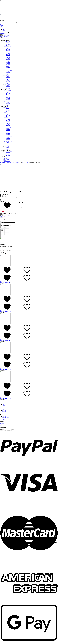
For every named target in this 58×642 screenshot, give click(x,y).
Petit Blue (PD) (6, 107)
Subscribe (12, 429)
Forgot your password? (6, 35)
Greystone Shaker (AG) (7, 46)
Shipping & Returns (3, 424)
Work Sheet (4, 419)
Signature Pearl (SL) (7, 101)
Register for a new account (4, 36)
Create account (4, 403)
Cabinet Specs (4, 416)
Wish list (3, 30)
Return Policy (4, 411)
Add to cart (2, 201)
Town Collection (6, 159)
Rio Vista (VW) (6, 75)
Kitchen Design (2, 423)
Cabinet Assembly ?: (3, 197)
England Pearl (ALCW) (7, 127)
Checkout (1, 25)
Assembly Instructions (5, 417)
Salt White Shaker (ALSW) (8, 141)
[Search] (16, 22)
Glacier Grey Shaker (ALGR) (8, 131)
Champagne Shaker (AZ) (7, 41)
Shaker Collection (6, 158)
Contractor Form (2, 425)
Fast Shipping (4, 410)
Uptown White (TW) (7, 95)
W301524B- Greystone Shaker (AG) (5, 282)
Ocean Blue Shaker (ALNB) (8, 136)
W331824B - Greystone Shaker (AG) (5, 398)
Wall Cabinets (8, 45)
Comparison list (4, 29)
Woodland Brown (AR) (7, 79)
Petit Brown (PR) (6, 112)
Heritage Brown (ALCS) (7, 146)
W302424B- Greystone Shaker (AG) (5, 340)
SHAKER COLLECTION (6, 162)
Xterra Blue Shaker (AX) (7, 84)
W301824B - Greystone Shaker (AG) (5, 311)
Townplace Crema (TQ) (7, 90)
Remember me (3, 38)
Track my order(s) (2, 32)
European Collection (7, 161)
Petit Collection (6, 160)
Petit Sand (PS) (6, 117)
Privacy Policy (4, 412)
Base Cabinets (8, 47)
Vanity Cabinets (8, 44)
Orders (3, 28)
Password (1, 35)
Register (3, 33)
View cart (1, 24)
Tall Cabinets (8, 43)
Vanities (7, 144)
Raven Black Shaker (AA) (8, 70)
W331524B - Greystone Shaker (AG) (5, 369)
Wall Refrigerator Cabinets (25, 162)
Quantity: (1, 199)
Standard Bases (8, 97)
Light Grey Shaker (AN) (7, 65)
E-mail (1, 34)
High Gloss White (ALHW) (8, 151)
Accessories (7, 42)
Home (1, 162)
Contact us (3, 409)
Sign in (1, 33)
